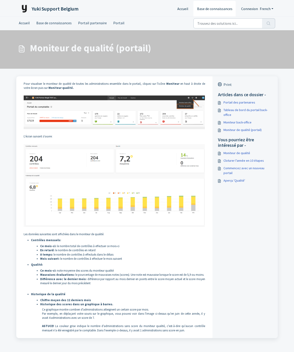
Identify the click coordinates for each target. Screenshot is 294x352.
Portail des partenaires (239, 102)
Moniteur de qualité (236, 153)
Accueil (182, 8)
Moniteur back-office (237, 122)
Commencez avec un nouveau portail (243, 170)
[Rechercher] (268, 23)
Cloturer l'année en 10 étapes (243, 160)
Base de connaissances (214, 8)
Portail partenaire (92, 23)
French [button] (265, 8)
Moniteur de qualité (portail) (242, 130)
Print (227, 84)
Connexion (249, 8)
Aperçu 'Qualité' (234, 180)
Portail (118, 23)
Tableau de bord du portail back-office (245, 112)
